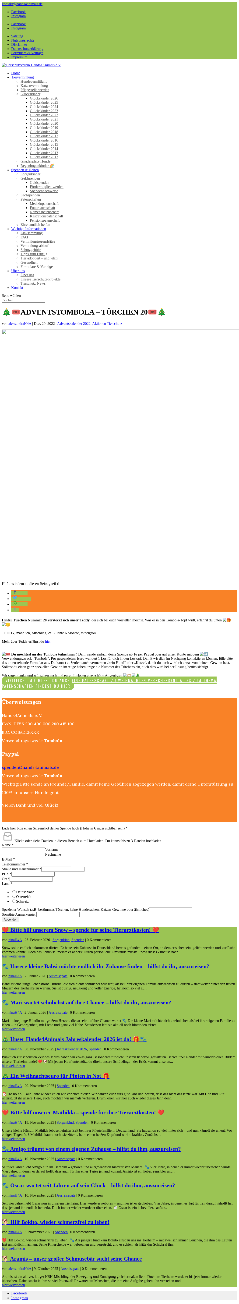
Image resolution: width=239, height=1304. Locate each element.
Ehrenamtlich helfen (35, 225)
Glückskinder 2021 (44, 119)
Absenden (10, 919)
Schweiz (22, 901)
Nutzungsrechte (22, 40)
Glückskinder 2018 (44, 132)
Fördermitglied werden (46, 187)
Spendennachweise (44, 191)
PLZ (6, 874)
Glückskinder (30, 94)
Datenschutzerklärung (27, 49)
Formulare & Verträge (27, 53)
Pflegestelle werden (35, 90)
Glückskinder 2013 (44, 153)
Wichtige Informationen (28, 229)
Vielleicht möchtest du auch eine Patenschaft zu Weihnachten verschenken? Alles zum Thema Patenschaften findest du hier (109, 683)
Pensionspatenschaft (45, 220)
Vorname (51, 849)
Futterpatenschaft (42, 208)
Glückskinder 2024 (44, 107)
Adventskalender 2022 (74, 324)
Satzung (17, 36)
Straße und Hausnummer (21, 869)
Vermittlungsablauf (34, 246)
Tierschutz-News (33, 283)
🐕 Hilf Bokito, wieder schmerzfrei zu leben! (55, 1222)
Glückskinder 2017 (44, 136)
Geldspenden (30, 178)
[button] (19, 593)
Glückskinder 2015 (44, 144)
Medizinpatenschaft (44, 204)
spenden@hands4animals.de (30, 767)
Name (8, 845)
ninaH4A (15, 940)
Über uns (18, 271)
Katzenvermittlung (34, 86)
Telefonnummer (15, 864)
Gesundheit (29, 262)
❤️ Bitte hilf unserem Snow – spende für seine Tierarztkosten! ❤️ (80, 930)
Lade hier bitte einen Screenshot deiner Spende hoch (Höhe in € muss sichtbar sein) (64, 828)
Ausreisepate (58, 976)
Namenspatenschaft (44, 212)
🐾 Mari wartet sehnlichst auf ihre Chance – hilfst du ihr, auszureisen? (86, 1002)
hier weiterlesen (13, 956)
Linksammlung (32, 233)
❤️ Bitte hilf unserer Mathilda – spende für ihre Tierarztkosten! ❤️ (83, 1112)
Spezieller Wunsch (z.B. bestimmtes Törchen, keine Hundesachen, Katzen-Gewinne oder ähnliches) (75, 909)
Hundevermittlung (34, 81)
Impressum (19, 57)
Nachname (53, 854)
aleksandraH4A (19, 324)
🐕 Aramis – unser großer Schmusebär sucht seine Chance (72, 1259)
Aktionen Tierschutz (107, 324)
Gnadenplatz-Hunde (35, 161)
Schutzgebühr (31, 250)
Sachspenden (30, 195)
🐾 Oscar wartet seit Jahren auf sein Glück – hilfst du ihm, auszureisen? (88, 1185)
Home (15, 73)
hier (48, 641)
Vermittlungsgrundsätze (38, 241)
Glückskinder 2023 (44, 111)
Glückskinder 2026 (44, 98)
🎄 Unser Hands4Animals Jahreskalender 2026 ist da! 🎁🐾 (74, 1039)
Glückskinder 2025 (44, 102)
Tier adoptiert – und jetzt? (39, 258)
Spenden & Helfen (25, 170)
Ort (6, 879)
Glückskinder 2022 (44, 115)
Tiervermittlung (22, 77)
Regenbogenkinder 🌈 (37, 166)
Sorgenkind (61, 940)
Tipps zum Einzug (34, 254)
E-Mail (8, 859)
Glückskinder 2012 (44, 157)
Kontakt (17, 288)
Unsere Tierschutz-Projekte (40, 279)
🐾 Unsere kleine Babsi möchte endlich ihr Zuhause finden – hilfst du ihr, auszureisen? (105, 966)
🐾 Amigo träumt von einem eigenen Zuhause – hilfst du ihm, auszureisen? (91, 1149)
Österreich (23, 897)
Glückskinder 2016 (44, 140)
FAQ (24, 237)
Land (7, 884)
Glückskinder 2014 (44, 149)
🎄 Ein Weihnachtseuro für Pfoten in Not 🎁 (55, 1076)
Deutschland (25, 892)
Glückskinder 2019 (44, 128)
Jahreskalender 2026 (72, 1049)
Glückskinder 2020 (44, 123)
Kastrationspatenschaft (46, 216)
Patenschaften (31, 199)
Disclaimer (19, 44)
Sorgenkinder (30, 174)
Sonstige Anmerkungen (19, 914)
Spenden (77, 940)
